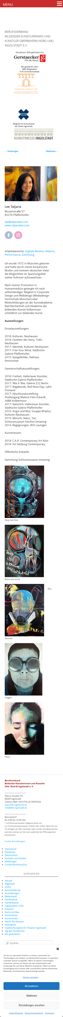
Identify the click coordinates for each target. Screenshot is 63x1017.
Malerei (49, 251)
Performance (12, 254)
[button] (57, 949)
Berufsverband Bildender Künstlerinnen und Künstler (27, 36)
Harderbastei (11, 902)
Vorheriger (11, 151)
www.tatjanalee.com (17, 225)
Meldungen (11, 861)
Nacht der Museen (14, 921)
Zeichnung (28, 254)
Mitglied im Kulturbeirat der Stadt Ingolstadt (23, 125)
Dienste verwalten (30, 977)
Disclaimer (10, 852)
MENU (8, 4)
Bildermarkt (11, 896)
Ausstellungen (12, 893)
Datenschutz (11, 855)
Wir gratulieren (12, 934)
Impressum (49, 1013)
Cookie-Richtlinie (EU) (16, 864)
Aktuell (8, 880)
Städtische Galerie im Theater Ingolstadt (25, 927)
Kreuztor (9, 908)
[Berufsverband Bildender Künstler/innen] (11, 24)
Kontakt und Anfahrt (15, 858)
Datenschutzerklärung (34, 1013)
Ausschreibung (12, 890)
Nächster (52, 151)
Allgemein (10, 883)
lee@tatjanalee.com (16, 222)
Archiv (8, 886)
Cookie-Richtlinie (16, 1013)
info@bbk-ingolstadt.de (16, 807)
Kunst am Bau (12, 912)
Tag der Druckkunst (15, 930)
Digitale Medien (34, 251)
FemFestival (11, 899)
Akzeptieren (31, 986)
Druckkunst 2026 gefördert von (30, 52)
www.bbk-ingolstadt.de (16, 804)
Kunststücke (11, 918)
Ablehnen (31, 995)
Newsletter (10, 924)
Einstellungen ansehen (31, 1005)
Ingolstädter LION (14, 905)
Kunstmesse (11, 915)
